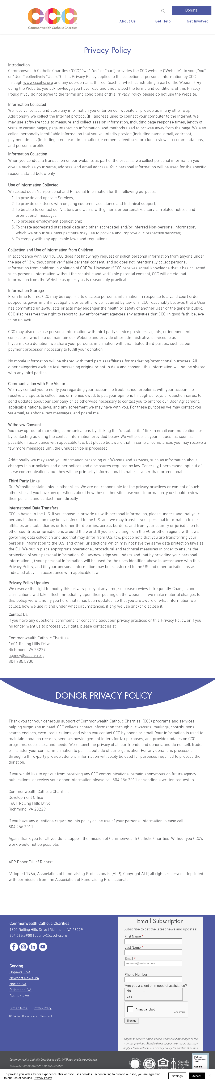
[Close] (209, 1076)
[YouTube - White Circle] (43, 947)
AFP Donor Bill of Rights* (31, 862)
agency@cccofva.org (27, 655)
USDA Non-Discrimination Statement (30, 1016)
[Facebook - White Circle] (14, 947)
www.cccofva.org (38, 82)
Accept (196, 1076)
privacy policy (163, 1048)
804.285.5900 (21, 661)
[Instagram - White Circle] (23, 947)
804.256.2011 (21, 827)
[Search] (163, 10)
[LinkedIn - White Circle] (33, 947)
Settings (177, 1076)
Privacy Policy (43, 1008)
